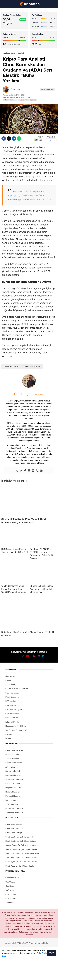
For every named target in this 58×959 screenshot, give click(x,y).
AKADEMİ (8, 38)
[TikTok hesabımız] (25, 954)
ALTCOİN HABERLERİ (13, 33)
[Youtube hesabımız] (20, 954)
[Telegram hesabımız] (41, 954)
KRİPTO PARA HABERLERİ (15, 22)
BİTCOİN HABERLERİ (13, 28)
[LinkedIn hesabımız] (36, 954)
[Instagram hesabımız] (15, 954)
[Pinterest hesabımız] (31, 954)
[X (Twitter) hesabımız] (10, 954)
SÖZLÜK (7, 44)
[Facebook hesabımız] (5, 954)
